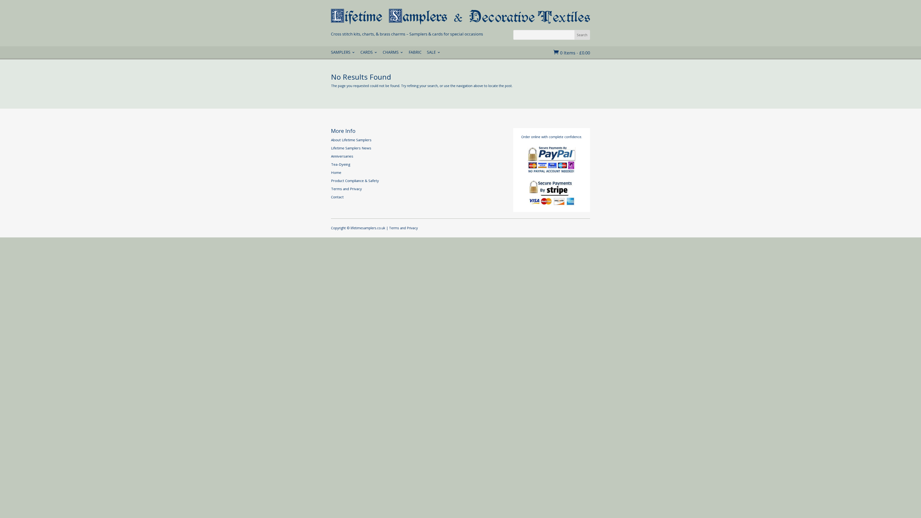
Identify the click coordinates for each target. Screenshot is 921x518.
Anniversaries (342, 156)
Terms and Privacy (346, 188)
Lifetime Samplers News (351, 148)
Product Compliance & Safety (355, 180)
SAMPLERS (340, 53)
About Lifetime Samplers (351, 139)
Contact (337, 196)
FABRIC (415, 53)
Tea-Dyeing (340, 164)
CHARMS (391, 53)
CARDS (366, 53)
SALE (431, 53)
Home (336, 172)
